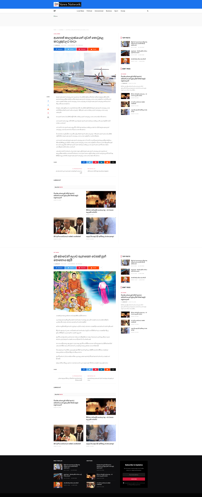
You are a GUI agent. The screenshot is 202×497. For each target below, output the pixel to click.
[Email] (48, 117)
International (99, 11)
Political (89, 11)
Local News (80, 11)
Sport (116, 11)
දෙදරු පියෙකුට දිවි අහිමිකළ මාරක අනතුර (100, 236)
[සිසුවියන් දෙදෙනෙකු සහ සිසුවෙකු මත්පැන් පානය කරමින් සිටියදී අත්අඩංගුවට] (125, 44)
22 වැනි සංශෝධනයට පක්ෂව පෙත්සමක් (67, 236)
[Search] (147, 11)
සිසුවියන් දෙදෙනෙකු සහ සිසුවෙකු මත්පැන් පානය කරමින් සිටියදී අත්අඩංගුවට (139, 43)
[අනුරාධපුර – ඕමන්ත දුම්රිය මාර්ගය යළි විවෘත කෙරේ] (125, 53)
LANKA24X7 (57, 45)
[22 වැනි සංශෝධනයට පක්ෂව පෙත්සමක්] (68, 225)
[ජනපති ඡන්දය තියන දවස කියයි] (125, 61)
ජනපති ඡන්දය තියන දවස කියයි (138, 59)
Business (109, 11)
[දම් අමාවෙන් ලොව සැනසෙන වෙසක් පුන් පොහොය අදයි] (85, 291)
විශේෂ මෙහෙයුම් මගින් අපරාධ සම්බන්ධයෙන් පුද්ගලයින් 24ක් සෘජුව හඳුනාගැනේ (66, 195)
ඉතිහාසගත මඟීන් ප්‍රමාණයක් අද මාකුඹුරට (98, 171)
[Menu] (55, 11)
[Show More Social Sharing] (101, 49)
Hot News (123, 74)
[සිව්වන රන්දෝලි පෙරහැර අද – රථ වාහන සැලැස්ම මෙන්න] (101, 199)
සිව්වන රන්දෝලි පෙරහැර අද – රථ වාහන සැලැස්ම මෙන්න (99, 211)
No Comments (72, 45)
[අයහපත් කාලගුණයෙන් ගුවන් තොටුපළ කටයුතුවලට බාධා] (85, 73)
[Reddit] (48, 109)
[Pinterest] (48, 113)
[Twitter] (48, 105)
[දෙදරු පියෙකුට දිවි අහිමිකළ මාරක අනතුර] (101, 225)
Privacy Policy (132, 484)
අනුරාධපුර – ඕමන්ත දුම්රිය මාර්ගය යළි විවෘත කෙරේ (139, 51)
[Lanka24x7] (67, 4)
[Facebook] (48, 101)
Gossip (123, 11)
